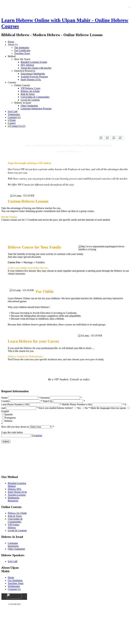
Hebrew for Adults (30, 91)
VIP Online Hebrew (13, 526)
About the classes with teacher (36, 68)
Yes (79, 408)
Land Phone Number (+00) (15, 404)
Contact (12, 123)
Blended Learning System (34, 62)
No (86, 408)
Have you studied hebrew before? (56, 408)
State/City (48, 401)
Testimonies (14, 114)
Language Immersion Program (36, 108)
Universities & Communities (35, 97)
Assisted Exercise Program (34, 76)
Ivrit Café (12, 111)
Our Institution (15, 580)
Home (11, 41)
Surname (44, 397)
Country (5, 401)
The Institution (21, 47)
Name (4, 397)
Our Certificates (22, 50)
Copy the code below (12, 432)
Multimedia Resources (13, 499)
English (5, 411)
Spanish (9, 414)
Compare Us (14, 117)
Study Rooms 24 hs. (31, 79)
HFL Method (27, 65)
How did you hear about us (15, 426)
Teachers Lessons (17, 494)
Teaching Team (22, 53)
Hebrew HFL (15, 489)
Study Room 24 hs (17, 492)
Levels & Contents (30, 99)
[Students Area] (12, 120)
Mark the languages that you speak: (108, 408)
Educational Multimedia (33, 73)
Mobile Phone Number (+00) (77, 404)
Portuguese (10, 417)
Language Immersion (13, 544)
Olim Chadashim (29, 105)
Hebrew (9, 421)
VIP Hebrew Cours (30, 88)
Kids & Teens (28, 94)
